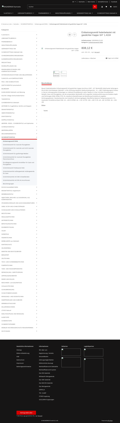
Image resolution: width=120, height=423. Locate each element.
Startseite (82, 2)
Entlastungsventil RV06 (95, 42)
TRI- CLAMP (42, 393)
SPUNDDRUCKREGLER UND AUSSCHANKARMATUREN (18, 203)
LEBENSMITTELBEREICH (9, 38)
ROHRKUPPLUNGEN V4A (9, 66)
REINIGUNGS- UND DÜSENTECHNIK (13, 296)
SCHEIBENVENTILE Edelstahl (10, 102)
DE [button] (73, 2)
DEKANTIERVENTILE (8, 109)
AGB (17, 356)
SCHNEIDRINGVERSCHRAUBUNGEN (12, 55)
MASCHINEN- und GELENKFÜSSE (12, 283)
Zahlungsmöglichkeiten (46, 360)
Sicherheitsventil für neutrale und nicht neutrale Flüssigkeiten (18, 149)
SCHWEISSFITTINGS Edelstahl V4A (12, 52)
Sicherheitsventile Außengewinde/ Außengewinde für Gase (18, 172)
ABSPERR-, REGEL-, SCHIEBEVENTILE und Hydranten (18, 123)
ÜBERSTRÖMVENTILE (8, 113)
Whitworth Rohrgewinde (46, 376)
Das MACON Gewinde (46, 383)
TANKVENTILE (6, 99)
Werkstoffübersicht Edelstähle (48, 366)
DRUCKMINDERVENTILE (9, 134)
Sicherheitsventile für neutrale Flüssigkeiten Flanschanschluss (17, 158)
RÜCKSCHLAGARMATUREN (10, 187)
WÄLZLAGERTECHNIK (8, 217)
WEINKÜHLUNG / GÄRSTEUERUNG (12, 272)
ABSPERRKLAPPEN (7, 130)
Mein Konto (91, 2)
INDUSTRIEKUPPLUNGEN (9, 45)
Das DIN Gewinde (44, 373)
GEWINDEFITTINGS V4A (9, 49)
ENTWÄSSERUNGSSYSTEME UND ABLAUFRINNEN (17, 75)
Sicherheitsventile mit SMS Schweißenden (16, 177)
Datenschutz (20, 360)
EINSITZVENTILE (6, 116)
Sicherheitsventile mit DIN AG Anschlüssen (16, 180)
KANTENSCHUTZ (7, 244)
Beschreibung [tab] (47, 83)
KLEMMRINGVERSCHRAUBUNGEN (12, 59)
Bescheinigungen (8, 184)
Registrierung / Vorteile (46, 353)
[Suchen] (95, 7)
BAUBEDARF (5, 89)
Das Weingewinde (44, 386)
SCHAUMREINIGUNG (8, 289)
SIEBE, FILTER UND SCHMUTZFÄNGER (13, 206)
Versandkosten (43, 356)
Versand (97, 52)
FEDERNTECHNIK (7, 238)
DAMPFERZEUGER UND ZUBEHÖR (12, 300)
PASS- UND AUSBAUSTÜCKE (10, 82)
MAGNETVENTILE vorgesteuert (11, 191)
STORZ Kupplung (44, 396)
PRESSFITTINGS (6, 62)
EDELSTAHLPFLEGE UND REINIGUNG (13, 314)
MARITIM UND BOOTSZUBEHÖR (11, 251)
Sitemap (19, 350)
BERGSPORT (5, 255)
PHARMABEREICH (7, 42)
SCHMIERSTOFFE (7, 321)
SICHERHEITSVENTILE (8, 137)
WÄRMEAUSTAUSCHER (9, 303)
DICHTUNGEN (6, 331)
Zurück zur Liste (7, 24)
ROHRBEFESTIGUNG (8, 227)
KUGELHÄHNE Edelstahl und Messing (13, 92)
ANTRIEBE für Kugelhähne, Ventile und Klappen (16, 106)
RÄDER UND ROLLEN (8, 279)
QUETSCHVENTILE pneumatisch (11, 85)
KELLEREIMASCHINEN (8, 307)
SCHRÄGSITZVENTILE (8, 127)
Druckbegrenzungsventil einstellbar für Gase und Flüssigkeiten (18, 163)
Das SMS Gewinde (44, 380)
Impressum (20, 363)
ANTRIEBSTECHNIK (7, 220)
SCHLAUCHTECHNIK (8, 286)
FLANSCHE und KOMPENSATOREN (12, 78)
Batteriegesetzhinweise (23, 366)
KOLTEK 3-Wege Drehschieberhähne (13, 96)
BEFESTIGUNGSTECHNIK (9, 224)
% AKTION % (5, 35)
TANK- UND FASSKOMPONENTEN (12, 269)
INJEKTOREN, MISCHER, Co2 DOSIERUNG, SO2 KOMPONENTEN (16, 198)
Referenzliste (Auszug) (46, 363)
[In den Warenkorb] (43, 30)
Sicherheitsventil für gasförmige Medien (15, 153)
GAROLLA (42, 390)
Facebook (114, 2)
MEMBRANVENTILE (7, 194)
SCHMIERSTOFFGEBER (8, 324)
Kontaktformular (103, 2)
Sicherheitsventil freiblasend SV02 (13, 168)
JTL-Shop (110, 420)
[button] (102, 6)
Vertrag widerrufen (26, 413)
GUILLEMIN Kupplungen (46, 399)
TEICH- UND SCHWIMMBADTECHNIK (13, 262)
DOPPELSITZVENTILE (8, 120)
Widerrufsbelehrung (22, 353)
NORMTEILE (5, 234)
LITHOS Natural (6, 310)
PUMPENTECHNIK (7, 265)
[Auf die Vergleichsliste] (70, 35)
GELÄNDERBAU (6, 248)
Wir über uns (43, 350)
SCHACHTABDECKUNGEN (9, 293)
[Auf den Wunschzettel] (74, 35)
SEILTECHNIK (6, 258)
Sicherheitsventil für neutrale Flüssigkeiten (16, 145)
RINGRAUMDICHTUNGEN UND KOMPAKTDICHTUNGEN (11, 70)
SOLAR (4, 231)
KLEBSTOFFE (5, 317)
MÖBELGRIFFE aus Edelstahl (10, 241)
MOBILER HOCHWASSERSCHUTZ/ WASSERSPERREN (17, 328)
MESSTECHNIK (6, 213)
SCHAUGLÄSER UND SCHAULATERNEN (13, 210)
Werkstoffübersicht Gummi (47, 370)
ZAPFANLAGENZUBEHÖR (9, 276)
